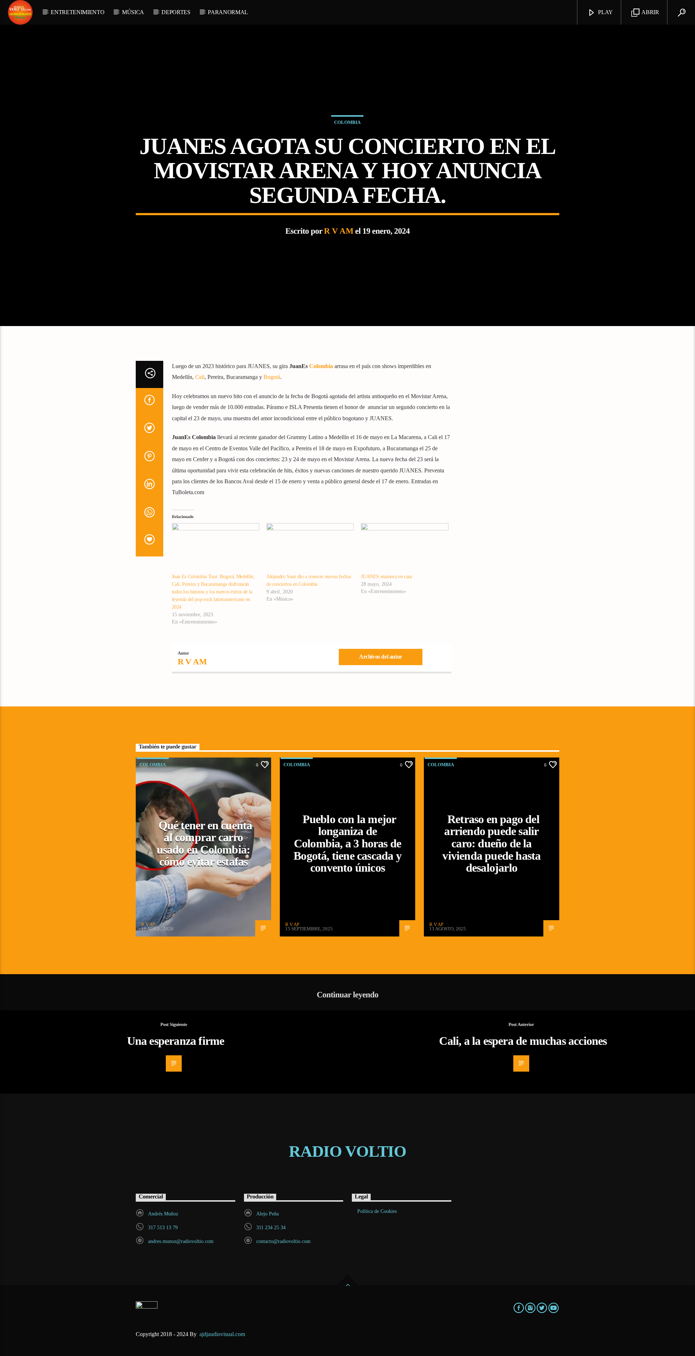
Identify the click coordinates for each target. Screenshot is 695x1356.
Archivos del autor (380, 657)
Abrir (650, 12)
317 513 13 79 (163, 1227)
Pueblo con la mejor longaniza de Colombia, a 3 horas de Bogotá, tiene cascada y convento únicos (347, 843)
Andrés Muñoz (163, 1214)
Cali (200, 377)
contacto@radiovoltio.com (283, 1241)
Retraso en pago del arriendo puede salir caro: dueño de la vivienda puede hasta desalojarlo (491, 843)
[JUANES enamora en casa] (404, 548)
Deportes (175, 12)
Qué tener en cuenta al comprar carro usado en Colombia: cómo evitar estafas (204, 843)
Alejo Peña (267, 1214)
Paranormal (228, 12)
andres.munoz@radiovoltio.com (181, 1241)
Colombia (347, 122)
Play (605, 12)
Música (133, 12)
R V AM (338, 230)
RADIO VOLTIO (347, 1151)
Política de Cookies (377, 1211)
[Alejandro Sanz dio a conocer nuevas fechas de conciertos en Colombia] (310, 548)
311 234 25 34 (271, 1227)
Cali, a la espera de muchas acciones (523, 1040)
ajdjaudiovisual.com (223, 1334)
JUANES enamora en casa (386, 576)
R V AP (148, 924)
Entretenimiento (77, 12)
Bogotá (272, 377)
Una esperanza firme (175, 1040)
